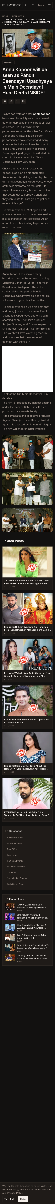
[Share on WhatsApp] (17, 101)
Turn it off (9, 1199)
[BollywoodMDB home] (11, 5)
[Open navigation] (49, 5)
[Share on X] (4, 101)
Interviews (18, 16)
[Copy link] (23, 101)
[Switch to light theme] (25, 5)
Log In (41, 5)
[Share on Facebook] (11, 101)
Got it (23, 1199)
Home (5, 16)
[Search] (33, 5)
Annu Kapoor (41, 113)
